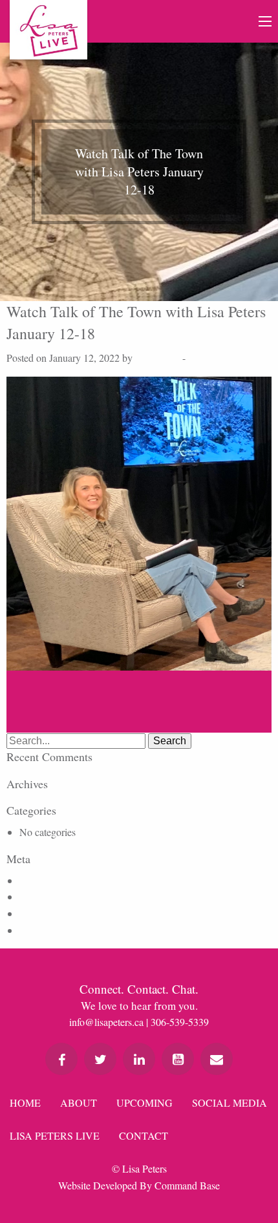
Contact (143, 1135)
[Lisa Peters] (48, 29)
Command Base (187, 1185)
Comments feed (51, 913)
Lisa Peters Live (55, 1135)
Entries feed (43, 896)
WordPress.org (49, 930)
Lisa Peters (157, 357)
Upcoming (144, 1102)
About (78, 1102)
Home (25, 1102)
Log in (33, 880)
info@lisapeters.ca (106, 1022)
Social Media (229, 1102)
